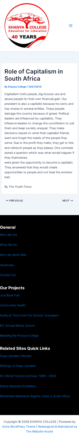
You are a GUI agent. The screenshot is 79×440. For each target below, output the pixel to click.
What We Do (8, 245)
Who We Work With (13, 255)
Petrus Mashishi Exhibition (18, 386)
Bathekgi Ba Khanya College (19, 335)
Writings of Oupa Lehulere (17, 366)
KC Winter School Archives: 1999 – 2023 (28, 376)
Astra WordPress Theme (18, 426)
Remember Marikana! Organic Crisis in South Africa (35, 396)
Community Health (13, 305)
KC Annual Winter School (17, 325)
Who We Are (8, 235)
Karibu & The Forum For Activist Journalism (29, 315)
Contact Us (8, 275)
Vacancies (7, 265)
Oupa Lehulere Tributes (15, 356)
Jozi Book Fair (9, 295)
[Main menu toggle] (70, 25)
